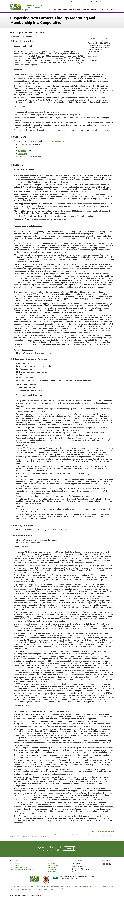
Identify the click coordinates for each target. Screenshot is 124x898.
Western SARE (51, 871)
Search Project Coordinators (18, 867)
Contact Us (75, 872)
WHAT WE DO (62, 10)
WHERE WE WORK (75, 10)
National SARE (51, 863)
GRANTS (86, 10)
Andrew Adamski (24, 144)
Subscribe (68, 848)
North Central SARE (52, 865)
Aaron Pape (22, 153)
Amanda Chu (23, 147)
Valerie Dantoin (92, 56)
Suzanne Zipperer (25, 157)
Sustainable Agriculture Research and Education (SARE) (39, 886)
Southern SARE (51, 869)
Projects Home (14, 863)
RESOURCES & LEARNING (99, 10)
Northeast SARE (52, 867)
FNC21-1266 (97, 39)
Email (90, 58)
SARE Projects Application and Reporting (22, 869)
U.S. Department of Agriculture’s (20, 888)
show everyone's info (57, 141)
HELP (112, 10)
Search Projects (15, 865)
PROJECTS (52, 10)
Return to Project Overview (103, 831)
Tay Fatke (22, 150)
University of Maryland (84, 886)
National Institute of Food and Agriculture (39, 888)
